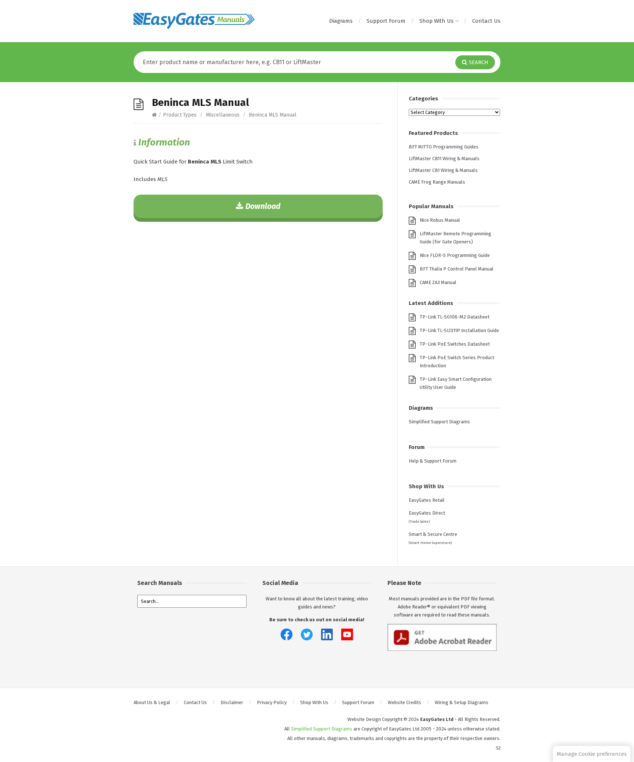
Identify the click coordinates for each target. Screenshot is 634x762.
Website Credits (404, 702)
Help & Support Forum (432, 461)
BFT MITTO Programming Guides (443, 147)
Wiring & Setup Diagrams (461, 702)
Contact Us (486, 21)
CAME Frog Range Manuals (437, 182)
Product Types (180, 115)
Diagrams (341, 21)
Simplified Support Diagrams (439, 421)
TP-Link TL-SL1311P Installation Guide (459, 330)
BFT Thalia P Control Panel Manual (456, 269)
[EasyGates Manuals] (194, 21)
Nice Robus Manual (440, 220)
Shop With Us (436, 21)
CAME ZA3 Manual (438, 282)
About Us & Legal (152, 702)
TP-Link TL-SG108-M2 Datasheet (454, 317)
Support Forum (386, 21)
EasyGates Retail (427, 500)
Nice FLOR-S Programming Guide (455, 255)
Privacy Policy (272, 702)
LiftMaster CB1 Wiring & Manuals (443, 170)
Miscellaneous (223, 115)
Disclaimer (232, 702)
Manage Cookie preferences (592, 754)
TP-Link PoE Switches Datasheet (455, 344)
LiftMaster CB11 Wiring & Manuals (444, 158)
